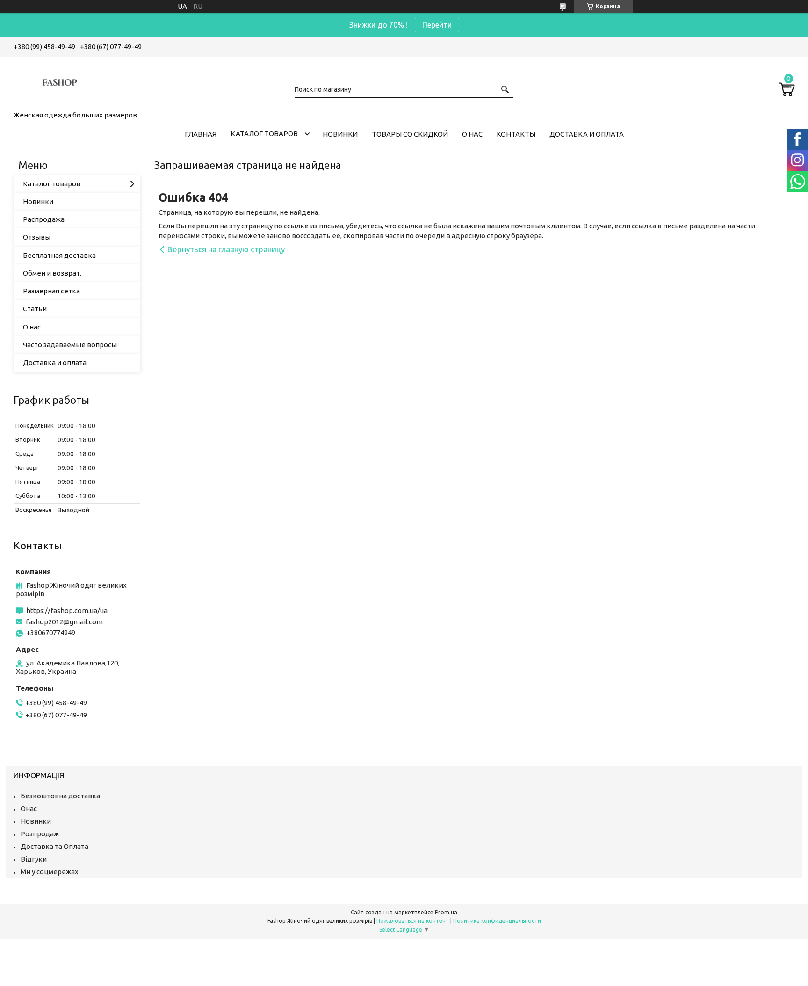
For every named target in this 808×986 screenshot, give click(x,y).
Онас (29, 808)
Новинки (340, 134)
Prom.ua (446, 912)
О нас (472, 134)
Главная (200, 134)
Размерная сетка (51, 291)
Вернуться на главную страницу (226, 249)
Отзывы (36, 237)
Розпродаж (40, 834)
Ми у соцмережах (50, 872)
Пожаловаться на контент (412, 921)
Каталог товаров (264, 134)
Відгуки (34, 859)
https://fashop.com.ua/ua (67, 610)
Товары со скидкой (410, 134)
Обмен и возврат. (52, 273)
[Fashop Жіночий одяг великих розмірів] (60, 82)
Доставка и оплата (586, 134)
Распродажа (44, 219)
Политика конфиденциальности (497, 921)
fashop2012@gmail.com (64, 622)
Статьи (35, 309)
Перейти (437, 25)
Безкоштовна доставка (60, 796)
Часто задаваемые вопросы (70, 345)
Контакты (516, 134)
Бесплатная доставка (59, 255)
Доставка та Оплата (54, 846)
